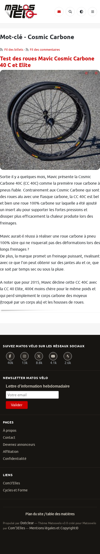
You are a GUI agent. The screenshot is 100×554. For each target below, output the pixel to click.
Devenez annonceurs (19, 445)
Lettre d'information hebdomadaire (38, 386)
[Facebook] (10, 356)
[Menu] (92, 11)
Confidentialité (14, 459)
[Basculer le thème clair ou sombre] (81, 11)
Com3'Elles (11, 483)
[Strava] (68, 356)
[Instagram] (24, 356)
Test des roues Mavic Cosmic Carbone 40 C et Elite (47, 62)
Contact (9, 438)
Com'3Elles (16, 528)
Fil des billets (13, 50)
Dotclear (27, 523)
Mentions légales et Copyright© (53, 528)
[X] (39, 356)
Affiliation (10, 452)
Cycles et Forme (15, 490)
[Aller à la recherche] (70, 11)
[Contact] (59, 11)
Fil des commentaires (45, 50)
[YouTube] (53, 356)
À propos (9, 431)
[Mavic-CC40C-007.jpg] (50, 121)
